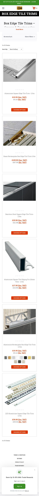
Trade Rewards (19, 465)
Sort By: (5, 49)
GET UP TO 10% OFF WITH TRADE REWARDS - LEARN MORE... (19, 2)
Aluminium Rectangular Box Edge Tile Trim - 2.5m (20, 346)
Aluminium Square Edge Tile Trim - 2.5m (19, 93)
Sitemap (20, 494)
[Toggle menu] (5, 8)
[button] (19, 36)
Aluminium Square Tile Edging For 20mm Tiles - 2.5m (19, 281)
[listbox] (16, 49)
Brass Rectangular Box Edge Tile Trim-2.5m (19, 156)
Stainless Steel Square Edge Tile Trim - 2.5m (19, 215)
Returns (19, 458)
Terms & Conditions (19, 455)
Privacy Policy (19, 462)
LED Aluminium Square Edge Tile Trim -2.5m (19, 415)
